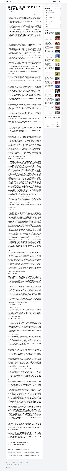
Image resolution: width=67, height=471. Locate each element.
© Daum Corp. (8, 467)
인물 (57, 124)
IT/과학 (52, 124)
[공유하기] (58, 1)
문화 (47, 124)
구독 (55, 1)
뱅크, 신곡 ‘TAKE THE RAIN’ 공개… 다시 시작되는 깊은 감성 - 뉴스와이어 (32, 455)
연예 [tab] (56, 117)
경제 (47, 122)
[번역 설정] (36, 14)
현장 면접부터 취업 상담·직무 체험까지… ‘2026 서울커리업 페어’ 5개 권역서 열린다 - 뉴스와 (16, 456)
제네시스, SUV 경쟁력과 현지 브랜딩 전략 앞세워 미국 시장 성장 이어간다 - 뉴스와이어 (32, 456)
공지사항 (20, 462)
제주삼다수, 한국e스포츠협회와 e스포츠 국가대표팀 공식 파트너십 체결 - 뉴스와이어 (16, 455)
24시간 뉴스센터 (15, 462)
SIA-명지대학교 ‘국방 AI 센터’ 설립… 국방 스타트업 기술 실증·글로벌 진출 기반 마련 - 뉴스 (32, 451)
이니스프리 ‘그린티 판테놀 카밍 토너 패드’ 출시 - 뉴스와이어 (16, 451)
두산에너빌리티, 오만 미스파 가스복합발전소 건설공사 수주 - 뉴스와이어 (32, 452)
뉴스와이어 (9, 1)
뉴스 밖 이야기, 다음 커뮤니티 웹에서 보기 (54, 4)
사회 (57, 119)
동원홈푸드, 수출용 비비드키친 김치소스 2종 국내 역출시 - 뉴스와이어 (16, 453)
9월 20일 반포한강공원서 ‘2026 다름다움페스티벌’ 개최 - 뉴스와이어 (32, 453)
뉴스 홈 (47, 119)
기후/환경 (52, 119)
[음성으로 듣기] (34, 14)
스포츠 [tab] (59, 117)
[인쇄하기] (40, 14)
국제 (57, 122)
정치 (52, 122)
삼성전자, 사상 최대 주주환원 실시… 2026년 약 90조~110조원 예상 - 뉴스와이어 (16, 452)
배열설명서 (58, 126)
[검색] (60, 1)
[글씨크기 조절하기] (38, 14)
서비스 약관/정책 (25, 462)
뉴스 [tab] (54, 117)
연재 (52, 126)
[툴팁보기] (60, 8)
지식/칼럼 (47, 126)
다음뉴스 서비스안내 (9, 462)
